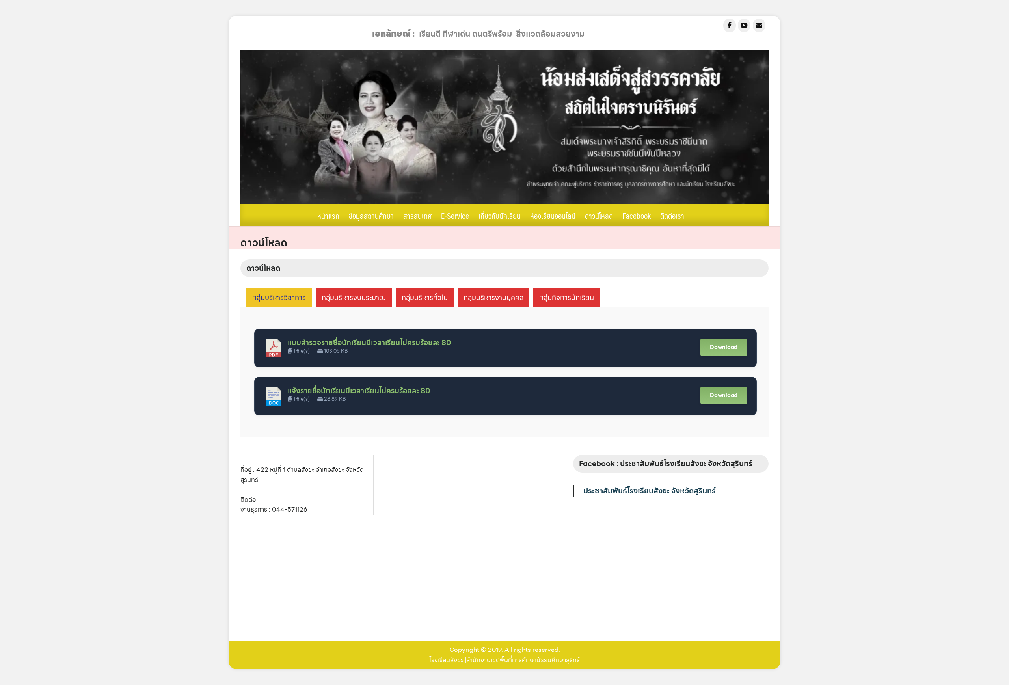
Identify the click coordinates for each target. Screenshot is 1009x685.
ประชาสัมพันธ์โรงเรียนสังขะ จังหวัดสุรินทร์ (649, 491)
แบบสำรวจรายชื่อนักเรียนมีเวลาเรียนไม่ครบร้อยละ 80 (369, 342)
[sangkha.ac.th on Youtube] (744, 25)
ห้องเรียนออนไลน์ (552, 215)
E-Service (455, 215)
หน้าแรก (328, 215)
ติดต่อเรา (672, 215)
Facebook (636, 215)
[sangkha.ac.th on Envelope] (759, 25)
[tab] (279, 297)
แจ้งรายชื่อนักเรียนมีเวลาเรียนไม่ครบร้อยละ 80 (359, 390)
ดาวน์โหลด (599, 215)
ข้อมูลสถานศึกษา (371, 215)
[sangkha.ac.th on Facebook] (729, 25)
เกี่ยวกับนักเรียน (499, 215)
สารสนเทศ (417, 215)
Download (723, 347)
